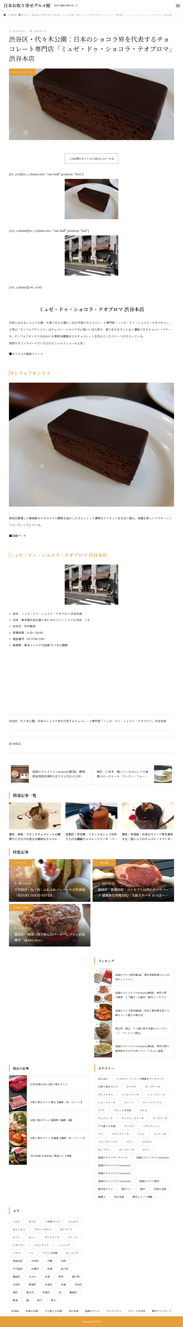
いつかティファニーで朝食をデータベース (140, 1078)
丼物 (63, 1261)
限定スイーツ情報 (142, 1197)
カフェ (16, 1237)
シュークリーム (156, 1094)
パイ (100, 1134)
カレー (32, 1237)
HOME (15, 1311)
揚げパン (127, 1189)
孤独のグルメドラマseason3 (114, 1173)
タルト (143, 1110)
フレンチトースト (108, 1141)
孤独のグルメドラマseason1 (152, 1157)
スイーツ (129, 1102)
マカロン (147, 1141)
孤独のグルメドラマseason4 (114, 1181)
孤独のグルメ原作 (149, 1181)
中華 (49, 1261)
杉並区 (48, 1284)
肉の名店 (104, 862)
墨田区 (16, 1276)
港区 (15, 1292)
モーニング (72, 1253)
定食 (47, 1276)
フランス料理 (49, 1253)
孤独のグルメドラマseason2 (114, 1165)
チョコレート (105, 1118)
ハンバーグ (63, 1245)
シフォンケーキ (130, 1094)
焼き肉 (30, 1292)
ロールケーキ (126, 1149)
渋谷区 (78, 1284)
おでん (32, 1221)
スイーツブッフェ (152, 1102)
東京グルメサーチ (162, 1311)
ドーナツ (129, 1126)
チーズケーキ (160, 1118)
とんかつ (73, 1221)
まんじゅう (19, 1229)
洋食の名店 (160, 1189)
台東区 (35, 1268)
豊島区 (73, 1292)
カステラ (132, 1086)
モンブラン (104, 1149)
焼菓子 (101, 1197)
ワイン (146, 1149)
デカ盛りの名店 (20, 907)
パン (31, 1253)
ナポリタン (19, 1245)
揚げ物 (76, 1276)
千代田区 (18, 1268)
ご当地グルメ (52, 1221)
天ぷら (32, 1276)
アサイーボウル (42, 1229)
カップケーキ (152, 1086)
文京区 (16, 1284)
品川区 (64, 1268)
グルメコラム (105, 1094)
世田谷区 (18, 1261)
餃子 (39, 1300)
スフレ (101, 1110)
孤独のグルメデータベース (113, 1157)
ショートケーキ (106, 1102)
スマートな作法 (122, 1110)
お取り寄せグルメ (108, 1086)
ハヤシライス (41, 1245)
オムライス (66, 1229)
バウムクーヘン (151, 1126)
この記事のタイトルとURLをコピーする (91, 158)
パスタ (16, 1253)
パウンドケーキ (120, 1134)
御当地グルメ (105, 1189)
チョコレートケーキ (22, 72)
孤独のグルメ (92, 1311)
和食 (49, 1268)
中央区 (35, 1261)
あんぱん (103, 1078)
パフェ (141, 1134)
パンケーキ (20, 862)
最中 (142, 1189)
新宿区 (32, 1284)
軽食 (15, 1300)
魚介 (53, 1300)
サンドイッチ (52, 1237)
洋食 (63, 1284)
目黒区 (46, 1292)
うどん (16, 1221)
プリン (129, 1141)
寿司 (60, 1276)
